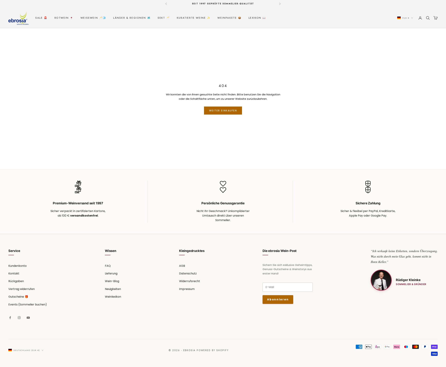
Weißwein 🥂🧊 (93, 18)
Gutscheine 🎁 (18, 297)
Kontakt (13, 273)
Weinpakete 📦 (229, 18)
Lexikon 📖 (257, 18)
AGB (182, 266)
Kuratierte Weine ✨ (194, 18)
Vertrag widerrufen (21, 289)
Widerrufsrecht (189, 281)
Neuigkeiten (113, 289)
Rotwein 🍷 (64, 18)
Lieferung (111, 273)
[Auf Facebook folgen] (10, 317)
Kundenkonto (17, 266)
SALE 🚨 (41, 18)
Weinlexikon (113, 297)
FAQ (108, 266)
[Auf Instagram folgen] (19, 317)
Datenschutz (188, 273)
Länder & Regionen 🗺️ (132, 18)
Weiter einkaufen (223, 110)
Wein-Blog (112, 281)
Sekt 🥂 (164, 18)
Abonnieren (278, 299)
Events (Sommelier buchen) (27, 304)
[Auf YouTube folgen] (28, 317)
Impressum (187, 289)
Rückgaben (16, 281)
